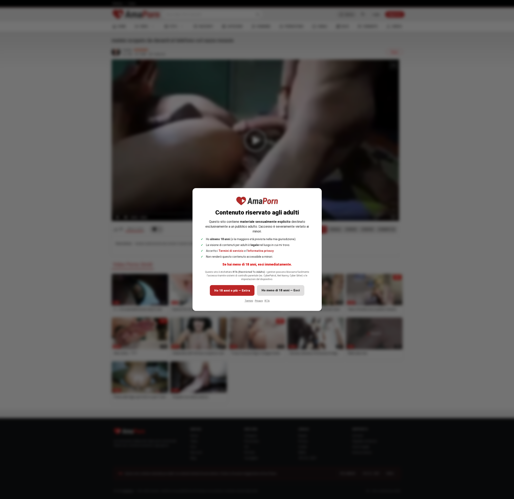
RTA (267, 300)
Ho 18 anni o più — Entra (232, 290)
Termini (249, 300)
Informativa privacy (261, 250)
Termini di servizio (231, 250)
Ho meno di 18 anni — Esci (281, 290)
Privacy (259, 300)
